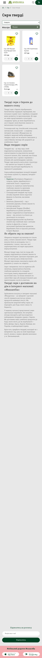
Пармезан (10, 179)
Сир (8, 7)
